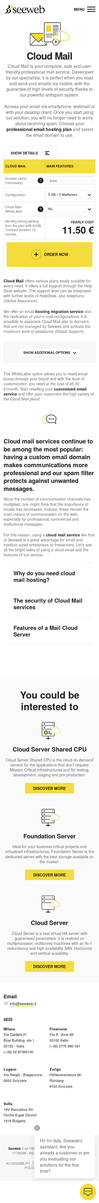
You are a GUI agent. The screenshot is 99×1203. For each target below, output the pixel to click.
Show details (24, 153)
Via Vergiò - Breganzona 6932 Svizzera (23, 1074)
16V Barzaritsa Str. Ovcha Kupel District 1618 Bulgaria (20, 1112)
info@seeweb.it (23, 1003)
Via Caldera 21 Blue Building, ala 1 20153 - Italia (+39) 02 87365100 (19, 1040)
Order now (56, 254)
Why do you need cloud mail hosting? (44, 576)
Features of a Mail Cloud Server (45, 631)
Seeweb (24, 9)
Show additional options (46, 352)
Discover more (49, 788)
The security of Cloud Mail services (47, 603)
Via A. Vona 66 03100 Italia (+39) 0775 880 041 (65, 1037)
